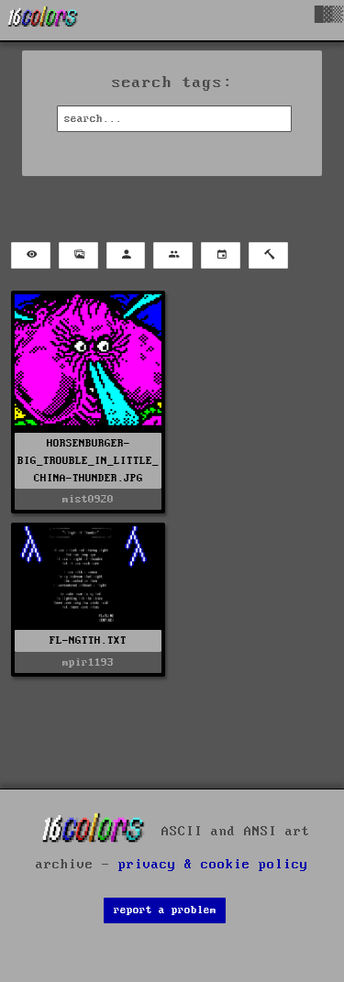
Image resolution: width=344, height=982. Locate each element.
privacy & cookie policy (213, 864)
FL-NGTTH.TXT (88, 640)
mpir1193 (88, 662)
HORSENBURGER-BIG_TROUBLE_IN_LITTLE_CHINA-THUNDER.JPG (88, 460)
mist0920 (88, 499)
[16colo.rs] (43, 20)
